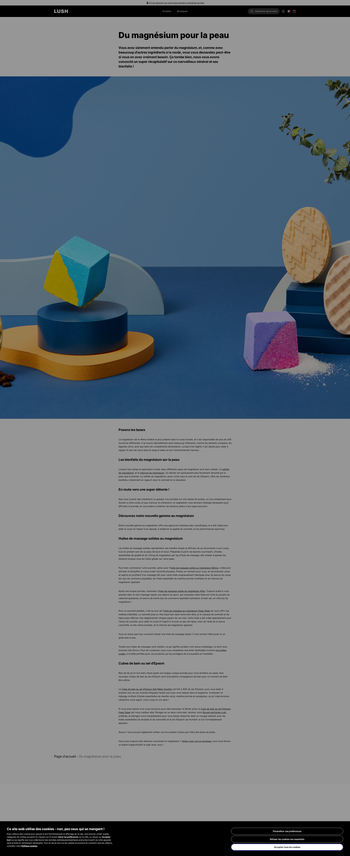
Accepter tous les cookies (287, 847)
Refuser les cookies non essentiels (287, 839)
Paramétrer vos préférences (287, 831)
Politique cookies (29, 846)
